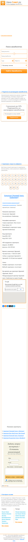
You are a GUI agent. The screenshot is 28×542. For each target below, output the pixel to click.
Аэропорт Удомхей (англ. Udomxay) (13, 431)
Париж (17, 515)
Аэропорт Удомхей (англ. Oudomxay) (14, 196)
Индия (3, 519)
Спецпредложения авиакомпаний (10, 203)
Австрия (4, 515)
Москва (17, 512)
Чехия (7, 512)
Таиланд (4, 521)
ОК (20, 289)
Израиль (4, 513)
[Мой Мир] (8, 306)
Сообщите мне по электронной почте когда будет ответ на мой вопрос (14, 481)
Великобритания (6, 517)
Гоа (16, 513)
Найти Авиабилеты (14, 71)
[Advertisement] (14, 20)
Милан (24, 513)
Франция (8, 519)
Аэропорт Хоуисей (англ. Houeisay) (13, 435)
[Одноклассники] (5, 306)
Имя (10, 458)
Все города (18, 522)
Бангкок (17, 517)
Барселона (22, 512)
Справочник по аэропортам (9, 205)
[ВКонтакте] (3, 306)
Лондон (19, 513)
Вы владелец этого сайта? (11, 289)
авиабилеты (14, 3)
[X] (10, 306)
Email (9, 462)
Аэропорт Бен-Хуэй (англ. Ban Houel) (14, 433)
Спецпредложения (6, 35)
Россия (3, 512)
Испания (9, 513)
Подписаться (14, 117)
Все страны (5, 526)
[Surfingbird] (14, 306)
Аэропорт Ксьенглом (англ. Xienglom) (14, 438)
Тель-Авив (22, 515)
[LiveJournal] (12, 306)
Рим (21, 517)
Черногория (5, 523)
